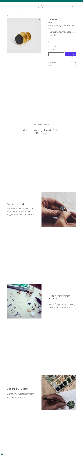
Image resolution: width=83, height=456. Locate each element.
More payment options (71, 56)
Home (8, 15)
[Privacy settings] (2, 454)
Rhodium (62, 41)
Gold (51, 41)
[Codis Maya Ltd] (42, 6)
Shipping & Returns (52, 62)
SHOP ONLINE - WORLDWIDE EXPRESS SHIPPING (41, 1)
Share (49, 65)
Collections (13, 15)
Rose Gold (56, 41)
